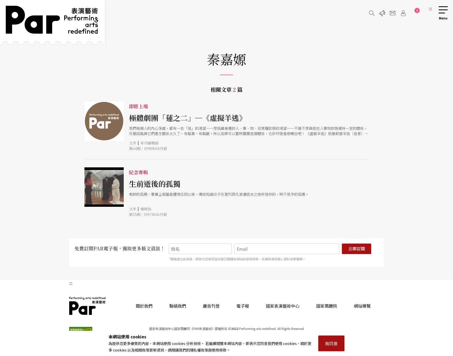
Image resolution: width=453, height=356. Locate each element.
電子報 (242, 306)
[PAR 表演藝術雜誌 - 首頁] (52, 22)
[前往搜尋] (371, 13)
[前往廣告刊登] (382, 13)
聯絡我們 (177, 306)
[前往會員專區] (403, 13)
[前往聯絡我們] (392, 13)
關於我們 (144, 306)
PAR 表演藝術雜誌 (87, 306)
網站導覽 (362, 306)
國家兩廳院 (326, 306)
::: (430, 8)
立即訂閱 (356, 249)
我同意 (331, 343)
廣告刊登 (211, 306)
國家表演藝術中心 (282, 306)
